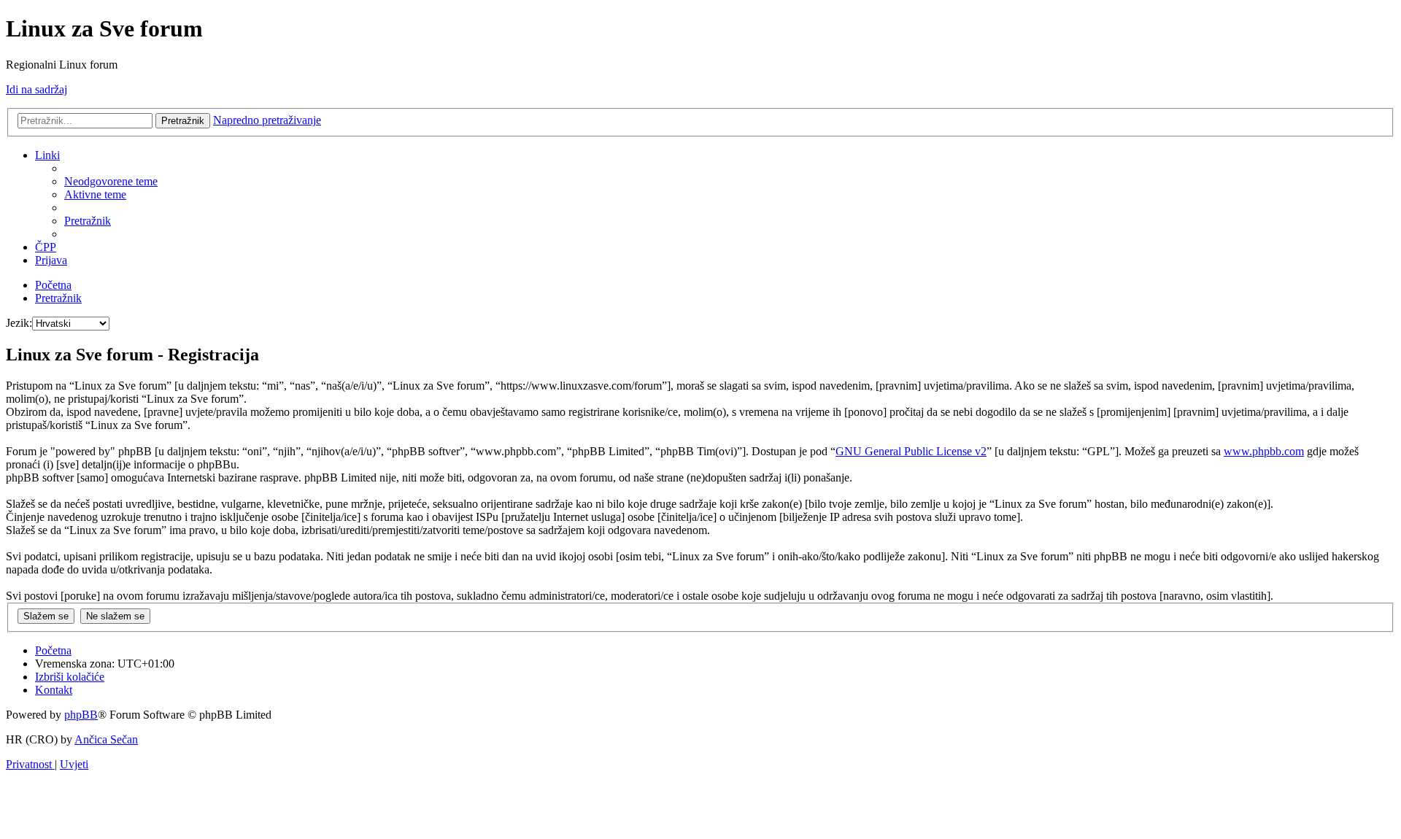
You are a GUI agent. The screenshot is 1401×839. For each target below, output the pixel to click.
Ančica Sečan (106, 739)
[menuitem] (111, 181)
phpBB (81, 714)
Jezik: (19, 323)
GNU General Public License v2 (911, 451)
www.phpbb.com (1264, 451)
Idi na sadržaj (36, 89)
